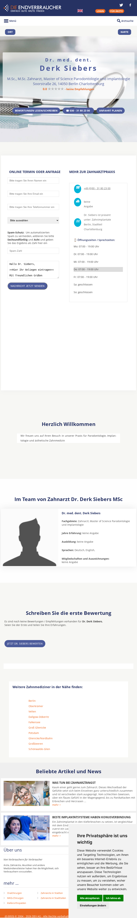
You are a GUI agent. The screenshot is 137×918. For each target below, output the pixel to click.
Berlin (32, 700)
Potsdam (34, 733)
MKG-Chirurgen (15, 898)
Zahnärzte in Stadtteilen (53, 898)
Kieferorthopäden (16, 903)
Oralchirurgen (14, 893)
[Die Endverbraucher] (33, 8)
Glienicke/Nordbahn (41, 738)
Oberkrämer (36, 706)
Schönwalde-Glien (39, 749)
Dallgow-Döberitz (39, 717)
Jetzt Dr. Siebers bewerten (25, 643)
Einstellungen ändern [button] (93, 905)
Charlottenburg (93, 229)
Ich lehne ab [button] (113, 898)
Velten (32, 711)
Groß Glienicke (37, 727)
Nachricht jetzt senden (27, 286)
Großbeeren (36, 743)
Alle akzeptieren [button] (90, 898)
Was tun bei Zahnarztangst (74, 783)
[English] (80, 10)
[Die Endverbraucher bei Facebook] (130, 5)
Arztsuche (127, 21)
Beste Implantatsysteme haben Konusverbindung (91, 817)
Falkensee (34, 722)
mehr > (56, 804)
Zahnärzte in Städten (52, 893)
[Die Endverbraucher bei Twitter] (121, 5)
